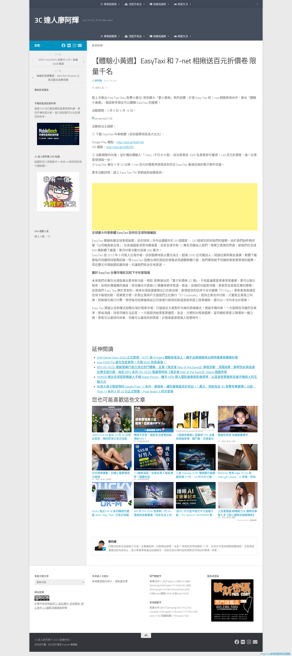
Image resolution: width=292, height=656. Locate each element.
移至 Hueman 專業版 (67, 644)
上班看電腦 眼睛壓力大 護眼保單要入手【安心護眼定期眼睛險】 (237, 513)
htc (183, 585)
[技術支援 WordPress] (45, 645)
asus (179, 611)
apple (168, 611)
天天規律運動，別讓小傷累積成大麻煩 (111, 474)
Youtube (154, 611)
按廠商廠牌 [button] (159, 4)
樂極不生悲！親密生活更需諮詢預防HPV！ (153, 436)
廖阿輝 (98, 80)
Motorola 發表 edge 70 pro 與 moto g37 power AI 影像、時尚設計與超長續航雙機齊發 (237, 475)
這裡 (125, 581)
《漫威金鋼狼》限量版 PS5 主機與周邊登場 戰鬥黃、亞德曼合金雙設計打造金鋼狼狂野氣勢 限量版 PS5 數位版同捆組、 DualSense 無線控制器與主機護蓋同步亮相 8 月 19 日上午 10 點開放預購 (196, 437)
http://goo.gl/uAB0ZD (120, 147)
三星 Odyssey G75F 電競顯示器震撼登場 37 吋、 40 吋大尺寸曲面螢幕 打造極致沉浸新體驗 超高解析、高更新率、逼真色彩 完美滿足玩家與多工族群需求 (195, 475)
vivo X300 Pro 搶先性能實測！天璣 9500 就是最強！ (131, 362)
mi (183, 581)
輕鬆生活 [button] (183, 4)
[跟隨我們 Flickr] (69, 45)
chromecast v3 (157, 589)
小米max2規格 (158, 593)
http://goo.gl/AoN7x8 (130, 142)
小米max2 (177, 593)
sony (152, 615)
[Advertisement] (175, 206)
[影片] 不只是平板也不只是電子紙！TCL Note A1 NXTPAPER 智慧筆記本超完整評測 (195, 513)
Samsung (155, 585)
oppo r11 (170, 585)
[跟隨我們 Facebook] (64, 45)
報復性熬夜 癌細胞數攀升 (233, 435)
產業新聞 (97, 45)
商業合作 (155, 581)
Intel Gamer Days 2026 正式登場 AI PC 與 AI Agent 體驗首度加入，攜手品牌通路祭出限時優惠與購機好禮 (167, 357)
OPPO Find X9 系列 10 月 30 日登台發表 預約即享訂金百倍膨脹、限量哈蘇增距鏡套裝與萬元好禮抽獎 (111, 437)
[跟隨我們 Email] (80, 45)
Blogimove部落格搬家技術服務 (275, 654)
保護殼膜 (166, 615)
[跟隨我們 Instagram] (74, 45)
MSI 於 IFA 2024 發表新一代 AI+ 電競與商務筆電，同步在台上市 (153, 513)
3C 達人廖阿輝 (56, 20)
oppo (170, 581)
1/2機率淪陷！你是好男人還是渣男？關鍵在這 (153, 474)
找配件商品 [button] (135, 4)
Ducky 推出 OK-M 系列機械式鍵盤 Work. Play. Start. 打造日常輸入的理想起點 (112, 513)
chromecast (177, 589)
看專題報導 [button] (110, 4)
